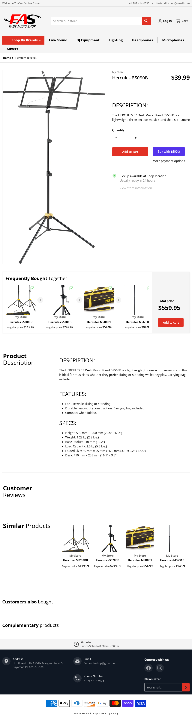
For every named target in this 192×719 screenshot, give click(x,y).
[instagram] (160, 668)
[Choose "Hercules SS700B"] (71, 288)
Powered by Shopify (108, 713)
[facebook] (148, 668)
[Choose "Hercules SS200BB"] (32, 288)
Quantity (118, 130)
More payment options (169, 161)
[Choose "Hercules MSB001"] (110, 288)
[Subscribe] (186, 687)
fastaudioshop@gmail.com (173, 3)
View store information (136, 188)
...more (185, 120)
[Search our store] (146, 21)
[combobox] (101, 21)
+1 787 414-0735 (139, 3)
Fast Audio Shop (90, 713)
